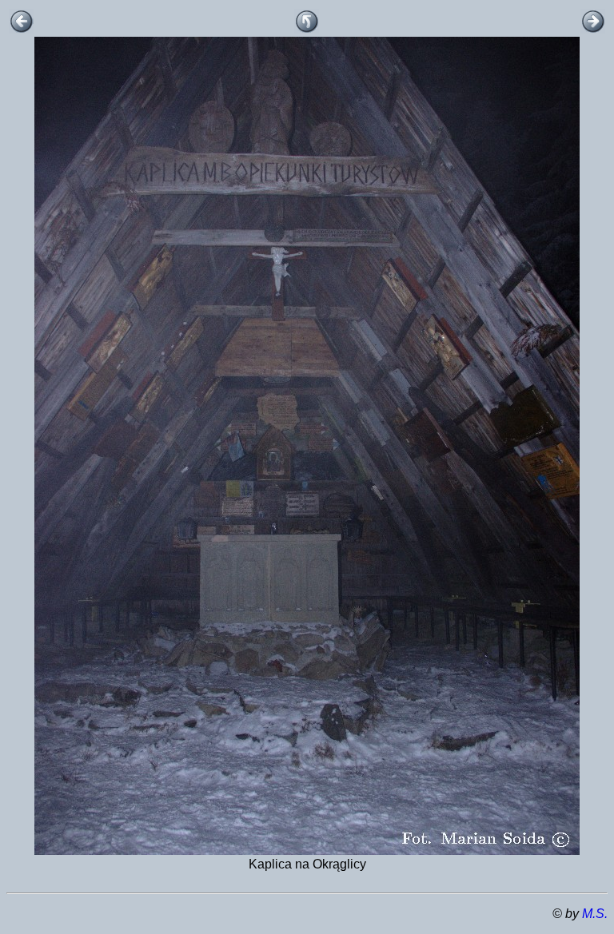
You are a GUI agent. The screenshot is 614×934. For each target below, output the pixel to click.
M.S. (595, 913)
